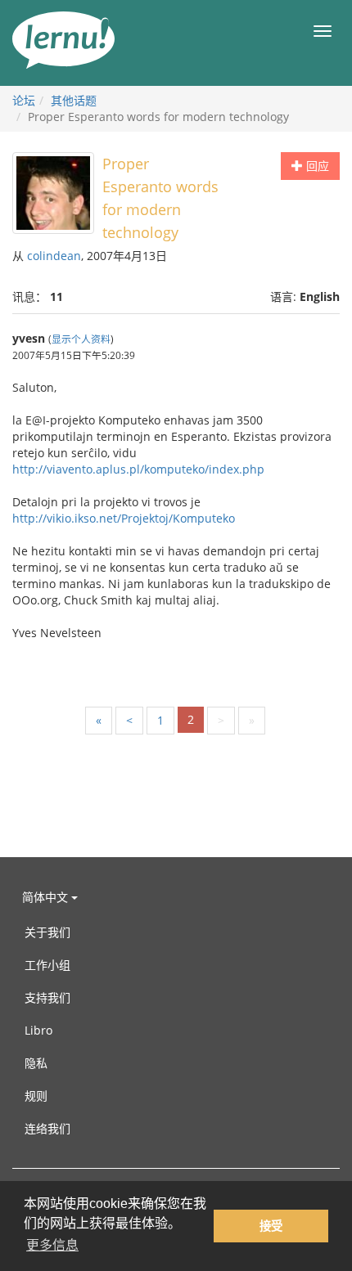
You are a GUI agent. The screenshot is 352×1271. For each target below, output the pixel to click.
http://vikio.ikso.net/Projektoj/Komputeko (123, 518)
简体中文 (46, 897)
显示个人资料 (81, 338)
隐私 (36, 1063)
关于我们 (47, 932)
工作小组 (47, 964)
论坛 (23, 100)
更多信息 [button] (52, 1245)
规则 (36, 1095)
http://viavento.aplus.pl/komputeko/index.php (138, 469)
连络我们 (47, 1128)
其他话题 (74, 100)
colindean (54, 255)
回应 (316, 165)
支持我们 (47, 997)
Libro (38, 1030)
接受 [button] (270, 1226)
